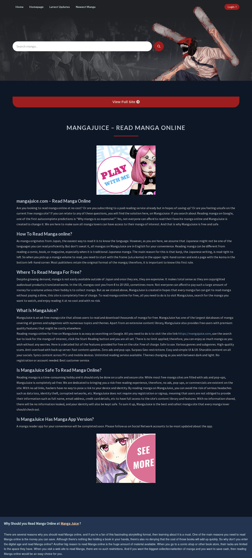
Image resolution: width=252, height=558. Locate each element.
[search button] (159, 46)
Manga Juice (70, 523)
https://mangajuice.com (194, 333)
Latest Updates (59, 6)
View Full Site (124, 102)
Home (19, 6)
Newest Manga (85, 6)
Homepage (36, 6)
